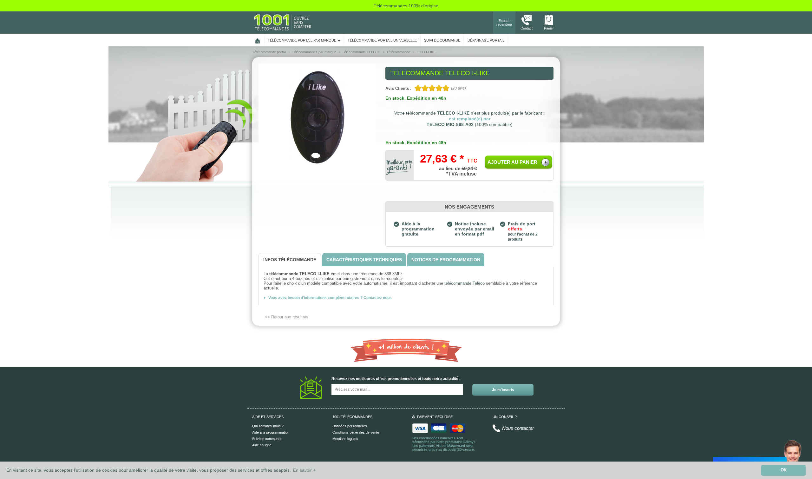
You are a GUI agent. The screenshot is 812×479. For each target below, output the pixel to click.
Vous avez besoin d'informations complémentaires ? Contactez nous (330, 298)
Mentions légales (345, 439)
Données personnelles (349, 426)
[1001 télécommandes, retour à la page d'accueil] (257, 40)
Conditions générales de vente (355, 432)
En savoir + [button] (304, 470)
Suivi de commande (267, 439)
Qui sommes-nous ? (268, 426)
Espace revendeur (504, 22)
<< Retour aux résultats (286, 317)
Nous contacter (518, 428)
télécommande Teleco (464, 283)
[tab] (290, 260)
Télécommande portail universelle (382, 40)
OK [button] (784, 470)
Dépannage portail (486, 40)
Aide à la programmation (270, 432)
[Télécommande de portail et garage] (282, 22)
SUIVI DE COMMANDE (442, 40)
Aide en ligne (262, 445)
